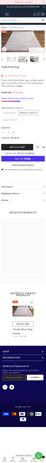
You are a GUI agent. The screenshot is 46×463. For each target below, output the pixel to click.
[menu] (42, 14)
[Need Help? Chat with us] (38, 455)
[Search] (23, 20)
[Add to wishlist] (37, 147)
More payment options (23, 165)
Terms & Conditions (25, 153)
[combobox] (20, 20)
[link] (23, 277)
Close (44, 2)
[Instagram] (11, 387)
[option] (23, 41)
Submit (35, 377)
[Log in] (34, 14)
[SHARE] (43, 147)
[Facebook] (5, 387)
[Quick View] (32, 307)
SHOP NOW (34, 7)
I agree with (10, 153)
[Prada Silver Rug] (23, 311)
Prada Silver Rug (22, 329)
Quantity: (6, 127)
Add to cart (17, 147)
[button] (37, 50)
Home (3, 27)
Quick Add (22, 324)
